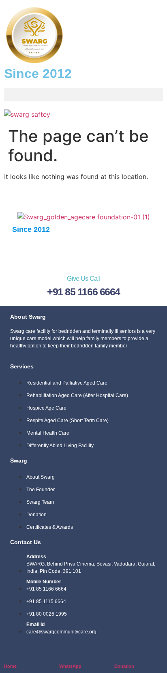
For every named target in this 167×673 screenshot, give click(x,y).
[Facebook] (35, 251)
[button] (83, 94)
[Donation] (119, 653)
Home (10, 666)
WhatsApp (70, 666)
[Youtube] (132, 251)
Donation (124, 666)
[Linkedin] (108, 251)
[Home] (9, 653)
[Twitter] (59, 251)
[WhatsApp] (64, 653)
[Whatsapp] (83, 251)
